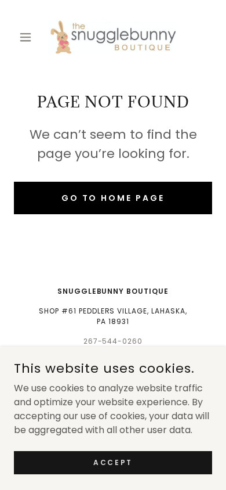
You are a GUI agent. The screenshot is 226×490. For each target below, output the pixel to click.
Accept (112, 462)
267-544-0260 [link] (113, 341)
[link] (113, 37)
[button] (28, 37)
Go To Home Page (113, 198)
